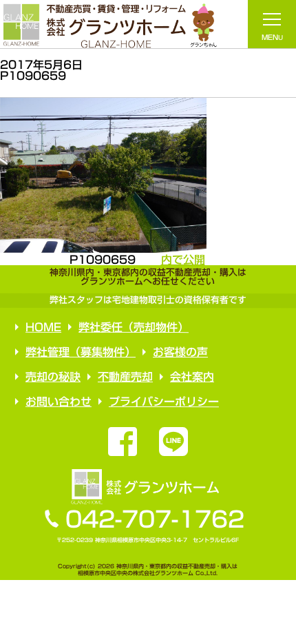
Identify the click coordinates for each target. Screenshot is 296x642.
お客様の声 (180, 352)
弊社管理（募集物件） (80, 352)
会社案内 (191, 376)
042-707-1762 (154, 519)
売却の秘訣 (52, 376)
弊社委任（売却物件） (133, 327)
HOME (43, 327)
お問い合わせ (58, 401)
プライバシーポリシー (163, 401)
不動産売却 (124, 376)
